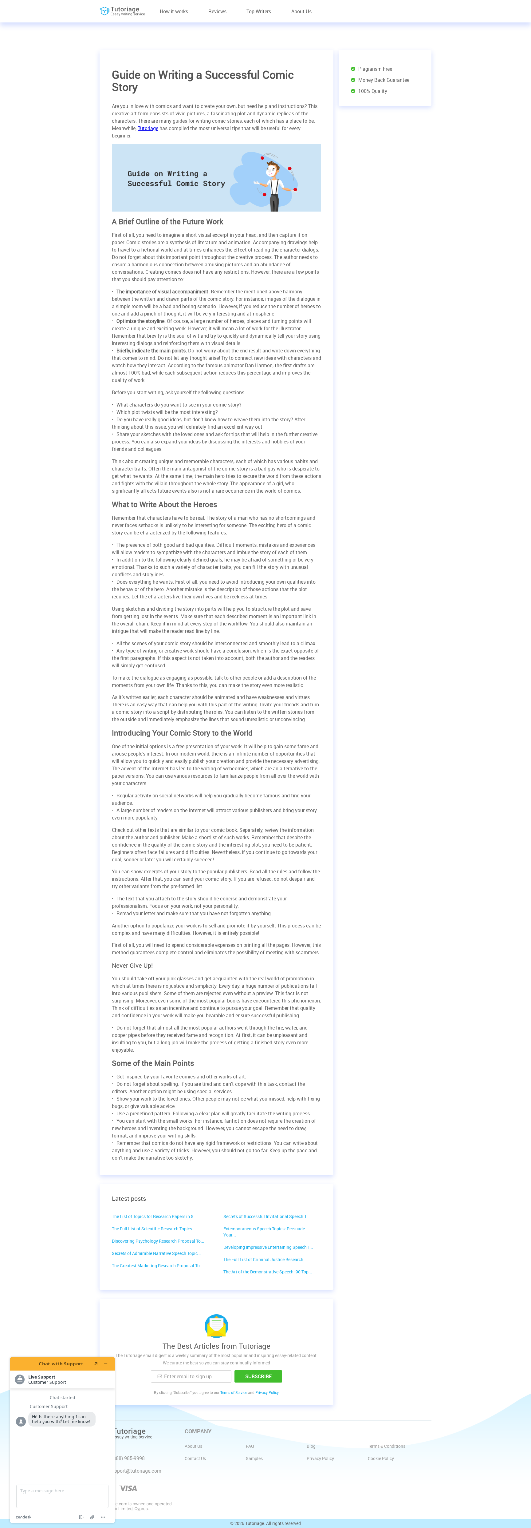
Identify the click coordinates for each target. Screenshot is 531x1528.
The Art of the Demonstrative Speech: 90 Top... (267, 1272)
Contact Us (195, 1458)
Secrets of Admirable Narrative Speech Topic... (156, 1253)
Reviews (217, 11)
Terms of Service (233, 1392)
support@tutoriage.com (135, 1470)
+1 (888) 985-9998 (125, 1458)
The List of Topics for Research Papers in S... (154, 1216)
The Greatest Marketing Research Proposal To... (157, 1265)
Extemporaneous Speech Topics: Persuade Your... (264, 1232)
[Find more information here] (62, 1440)
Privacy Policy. (267, 1392)
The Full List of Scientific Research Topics (152, 1229)
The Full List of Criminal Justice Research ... (265, 1259)
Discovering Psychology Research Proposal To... (158, 1241)
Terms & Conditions (386, 1446)
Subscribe (258, 1376)
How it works (174, 11)
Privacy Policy (320, 1458)
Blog (311, 1446)
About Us (301, 11)
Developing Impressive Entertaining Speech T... (268, 1247)
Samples (254, 1458)
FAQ (250, 1446)
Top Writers (258, 11)
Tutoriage (148, 128)
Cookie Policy (381, 1458)
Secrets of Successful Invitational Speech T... (266, 1216)
